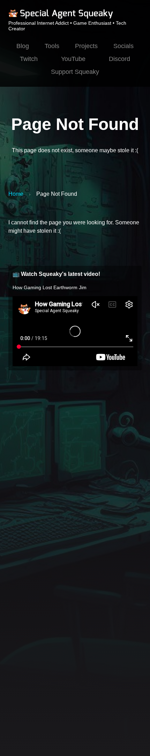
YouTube (73, 58)
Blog (22, 46)
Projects (86, 46)
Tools (52, 46)
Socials (123, 46)
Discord (119, 58)
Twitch (29, 58)
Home (15, 194)
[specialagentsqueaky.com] (60, 17)
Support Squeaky (75, 71)
